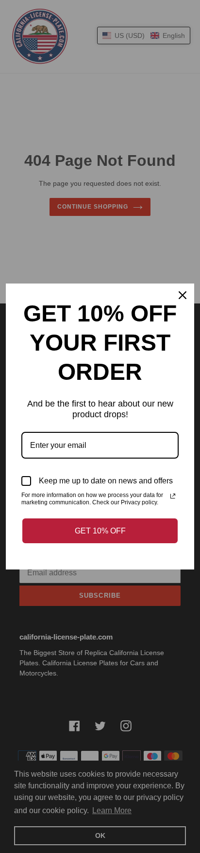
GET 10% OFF (100, 531)
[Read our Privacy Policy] (173, 496)
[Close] (182, 295)
